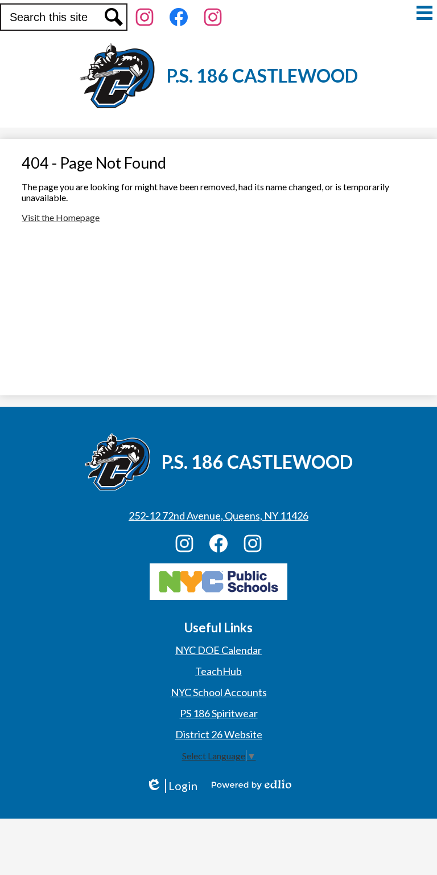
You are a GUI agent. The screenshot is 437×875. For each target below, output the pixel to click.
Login (171, 786)
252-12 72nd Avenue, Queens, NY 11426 (218, 515)
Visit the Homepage (61, 217)
